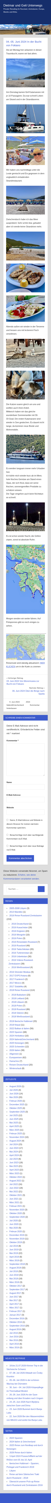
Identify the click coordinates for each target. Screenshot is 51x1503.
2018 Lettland (18, 998)
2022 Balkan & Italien (19, 1028)
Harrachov (14, 1061)
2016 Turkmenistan (20, 953)
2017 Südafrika (16, 986)
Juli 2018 (13, 1271)
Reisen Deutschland (18, 1065)
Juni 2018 (14, 1275)
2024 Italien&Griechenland (21, 1039)
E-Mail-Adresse (14, 795)
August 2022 (15, 1181)
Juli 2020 (13, 1220)
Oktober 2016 (15, 1322)
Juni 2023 (14, 1162)
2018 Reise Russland (19, 990)
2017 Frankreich (17, 979)
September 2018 (17, 1264)
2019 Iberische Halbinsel (21, 1021)
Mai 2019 (13, 1253)
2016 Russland (19, 945)
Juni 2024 (14, 1148)
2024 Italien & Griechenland (22, 1442)
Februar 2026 (15, 1101)
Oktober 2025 (15, 1108)
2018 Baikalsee (19, 995)
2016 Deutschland (20, 924)
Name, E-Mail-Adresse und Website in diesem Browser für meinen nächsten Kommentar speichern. (25, 824)
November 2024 (16, 1137)
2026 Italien (14, 1050)
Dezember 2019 (16, 1235)
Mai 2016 (13, 1340)
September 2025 (17, 1112)
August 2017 (15, 1293)
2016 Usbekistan (19, 956)
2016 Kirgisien (18, 931)
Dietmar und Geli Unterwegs (22, 5)
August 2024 (15, 1141)
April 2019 (14, 1257)
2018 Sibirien (18, 1013)
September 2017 (17, 1289)
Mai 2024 (13, 1152)
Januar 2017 (15, 1315)
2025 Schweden (17, 1047)
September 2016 (17, 1326)
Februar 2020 (15, 1231)
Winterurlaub (15, 1068)
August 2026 (15, 1086)
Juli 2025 (13, 1115)
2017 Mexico (15, 983)
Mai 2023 (13, 1166)
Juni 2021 (14, 1199)
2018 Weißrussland (21, 1016)
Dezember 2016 (16, 1318)
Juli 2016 (13, 1333)
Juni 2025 (14, 1119)
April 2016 (14, 1344)
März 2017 (14, 1308)
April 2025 (14, 1126)
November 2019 (16, 1239)
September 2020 (17, 1217)
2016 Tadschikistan (20, 949)
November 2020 (16, 1210)
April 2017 (14, 1304)
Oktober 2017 (15, 1286)
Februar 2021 (15, 1206)
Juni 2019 (14, 1249)
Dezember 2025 (16, 1104)
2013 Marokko (16, 912)
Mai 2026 (13, 1097)
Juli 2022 (13, 1184)
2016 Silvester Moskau (20, 972)
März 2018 (14, 1282)
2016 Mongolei (18, 935)
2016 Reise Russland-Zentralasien (25, 915)
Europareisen (15, 1057)
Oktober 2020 (15, 1213)
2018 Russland (19, 1009)
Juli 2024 (13, 1144)
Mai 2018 (13, 1278)
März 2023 (14, 1173)
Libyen (12, 1471)
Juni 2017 (14, 1297)
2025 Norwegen (16, 1043)
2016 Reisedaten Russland (24, 942)
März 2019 (14, 1260)
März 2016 (14, 1347)
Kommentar (13, 740)
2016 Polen (17, 938)
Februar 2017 (15, 1311)
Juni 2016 (14, 1337)
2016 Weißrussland (21, 967)
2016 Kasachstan (20, 927)
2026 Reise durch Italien (20, 1452)
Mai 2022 (13, 1191)
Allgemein (14, 1054)
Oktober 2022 (15, 1177)
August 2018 (15, 1268)
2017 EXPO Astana (18, 976)
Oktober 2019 (15, 1242)
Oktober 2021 (15, 1195)
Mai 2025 (13, 1123)
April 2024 (14, 1155)
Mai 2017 (13, 1300)
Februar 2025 (15, 1133)
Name (9, 782)
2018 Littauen (18, 1002)
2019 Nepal (14, 1025)
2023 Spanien (15, 1032)
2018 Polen (17, 1006)
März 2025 (14, 1130)
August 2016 (15, 1329)
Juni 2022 (14, 1188)
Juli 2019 (13, 1246)
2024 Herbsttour (16, 1036)
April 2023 (14, 1170)
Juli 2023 (13, 1159)
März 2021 (14, 1202)
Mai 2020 (13, 1228)
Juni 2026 (14, 1094)
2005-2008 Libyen (17, 908)
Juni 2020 (14, 1224)
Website (10, 807)
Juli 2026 (13, 1090)
